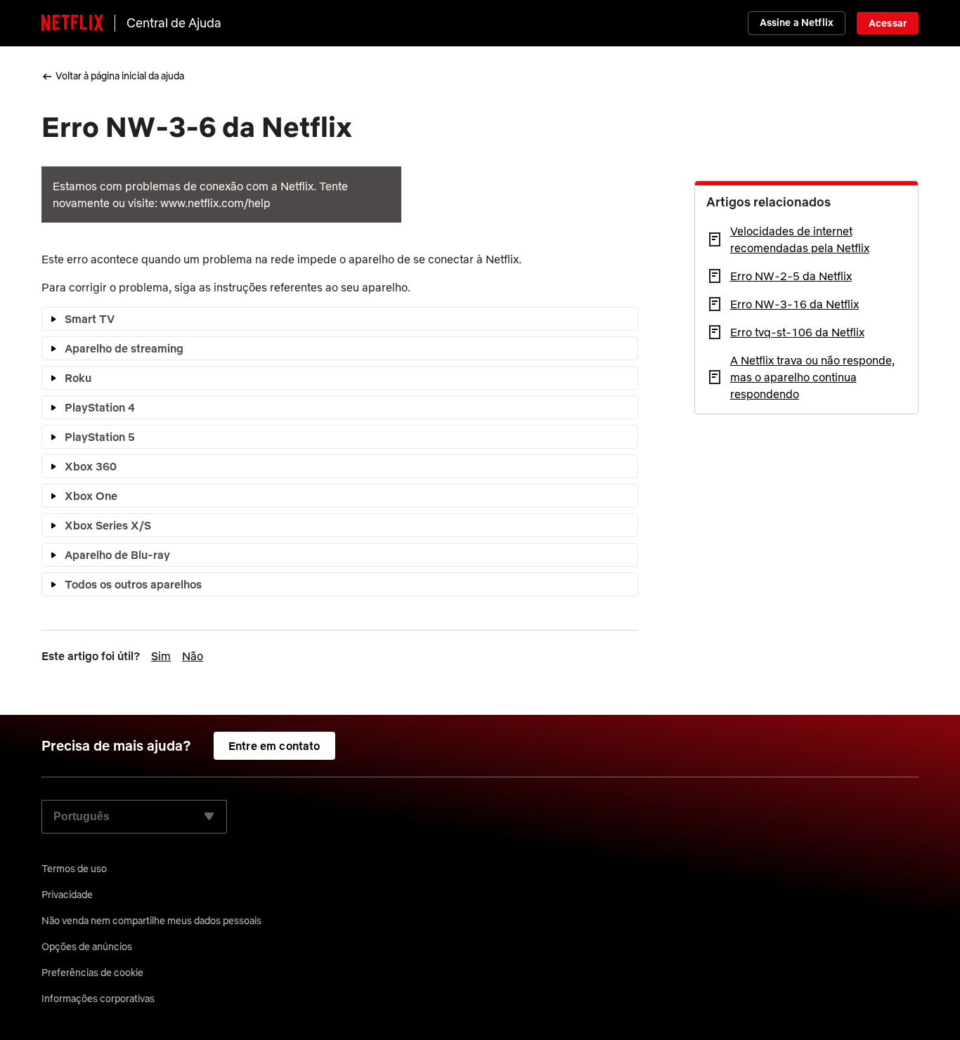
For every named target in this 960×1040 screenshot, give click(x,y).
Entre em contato (274, 746)
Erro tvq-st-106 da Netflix (797, 332)
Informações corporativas (98, 998)
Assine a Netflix (796, 22)
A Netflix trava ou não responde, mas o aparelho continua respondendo (812, 377)
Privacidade (67, 894)
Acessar (888, 23)
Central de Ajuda (174, 23)
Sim (161, 656)
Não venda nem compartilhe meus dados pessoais (151, 920)
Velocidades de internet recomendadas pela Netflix (799, 239)
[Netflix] (72, 23)
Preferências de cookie (92, 972)
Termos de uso (74, 868)
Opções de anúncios (86, 946)
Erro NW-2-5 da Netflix (791, 276)
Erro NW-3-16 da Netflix (794, 304)
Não (192, 656)
